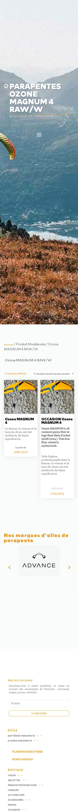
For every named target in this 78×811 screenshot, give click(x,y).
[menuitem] (39, 30)
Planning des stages (27, 751)
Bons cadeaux (22, 759)
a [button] (68, 8)
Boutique (8, 344)
